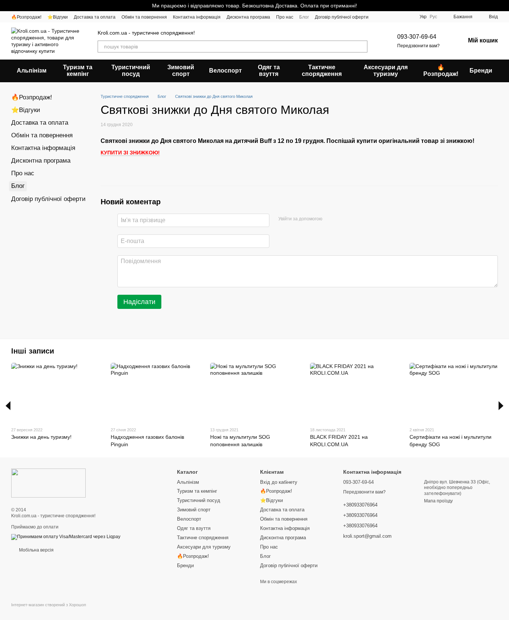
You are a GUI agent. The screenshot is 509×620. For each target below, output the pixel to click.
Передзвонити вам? (418, 45)
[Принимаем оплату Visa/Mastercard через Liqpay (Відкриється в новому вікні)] (65, 536)
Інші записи (32, 351)
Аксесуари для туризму (386, 70)
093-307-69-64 (416, 36)
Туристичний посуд (130, 70)
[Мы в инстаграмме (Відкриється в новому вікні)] (388, 17)
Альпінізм (32, 70)
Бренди (481, 70)
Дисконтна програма (248, 17)
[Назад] (8, 405)
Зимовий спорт (180, 70)
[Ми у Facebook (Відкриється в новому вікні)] (379, 17)
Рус (433, 17)
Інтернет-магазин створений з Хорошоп (48, 605)
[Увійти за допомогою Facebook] (330, 219)
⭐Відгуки (57, 17)
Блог (304, 17)
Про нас (284, 17)
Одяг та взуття (269, 70)
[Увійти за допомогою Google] (342, 219)
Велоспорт (225, 70)
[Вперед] (501, 405)
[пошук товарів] (361, 46)
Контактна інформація (197, 17)
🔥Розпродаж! (26, 17)
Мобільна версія (36, 550)
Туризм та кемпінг (77, 70)
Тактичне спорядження (322, 70)
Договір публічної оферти (342, 17)
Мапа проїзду (438, 501)
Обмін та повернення (144, 17)
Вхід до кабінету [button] (278, 482)
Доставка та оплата (95, 17)
